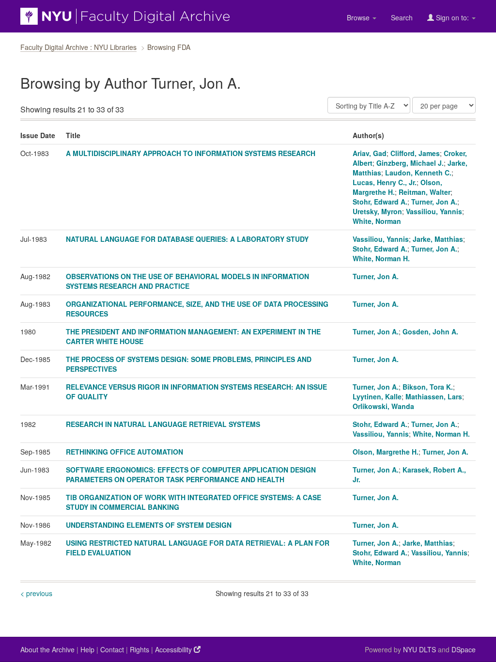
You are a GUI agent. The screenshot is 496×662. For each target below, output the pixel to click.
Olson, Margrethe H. (385, 452)
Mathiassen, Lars (433, 396)
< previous (36, 593)
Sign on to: (452, 17)
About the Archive (47, 649)
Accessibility (174, 649)
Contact (112, 649)
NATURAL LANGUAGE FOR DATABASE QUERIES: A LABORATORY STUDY (187, 239)
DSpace (463, 649)
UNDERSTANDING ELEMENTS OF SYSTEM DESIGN (149, 525)
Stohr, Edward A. (380, 201)
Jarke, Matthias (438, 239)
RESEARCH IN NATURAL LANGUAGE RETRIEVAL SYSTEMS (163, 424)
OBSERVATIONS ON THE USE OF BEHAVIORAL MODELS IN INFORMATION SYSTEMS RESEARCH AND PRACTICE (187, 281)
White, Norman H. (381, 258)
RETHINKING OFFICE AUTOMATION (124, 452)
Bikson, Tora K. (428, 387)
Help (87, 649)
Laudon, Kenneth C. (418, 172)
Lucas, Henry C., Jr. (385, 182)
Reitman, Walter (424, 192)
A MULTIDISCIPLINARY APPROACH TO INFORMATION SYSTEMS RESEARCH (190, 153)
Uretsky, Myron (377, 211)
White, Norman (377, 221)
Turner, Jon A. (434, 201)
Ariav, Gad (370, 153)
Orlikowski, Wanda (383, 406)
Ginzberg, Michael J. (410, 163)
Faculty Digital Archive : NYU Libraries (78, 47)
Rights (139, 649)
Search (402, 17)
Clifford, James (415, 153)
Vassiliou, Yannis (434, 211)
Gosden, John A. (430, 331)
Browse (359, 17)
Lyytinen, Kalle (377, 396)
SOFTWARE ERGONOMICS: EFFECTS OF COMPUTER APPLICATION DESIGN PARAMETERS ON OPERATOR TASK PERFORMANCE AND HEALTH (191, 474)
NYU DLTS (419, 649)
